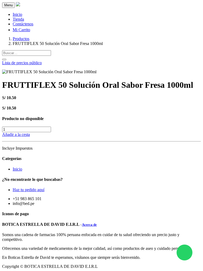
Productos (21, 38)
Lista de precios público (22, 63)
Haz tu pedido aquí (28, 189)
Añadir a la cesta (16, 134)
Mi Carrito (21, 29)
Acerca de (89, 225)
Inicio (17, 169)
